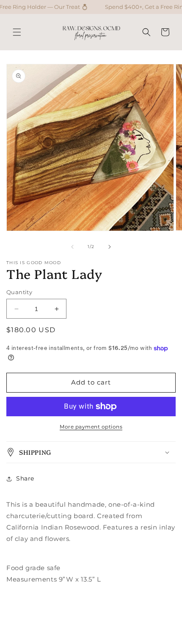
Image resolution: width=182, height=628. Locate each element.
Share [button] (25, 478)
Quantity (19, 292)
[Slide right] (109, 247)
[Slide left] (72, 247)
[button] (17, 32)
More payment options (91, 426)
